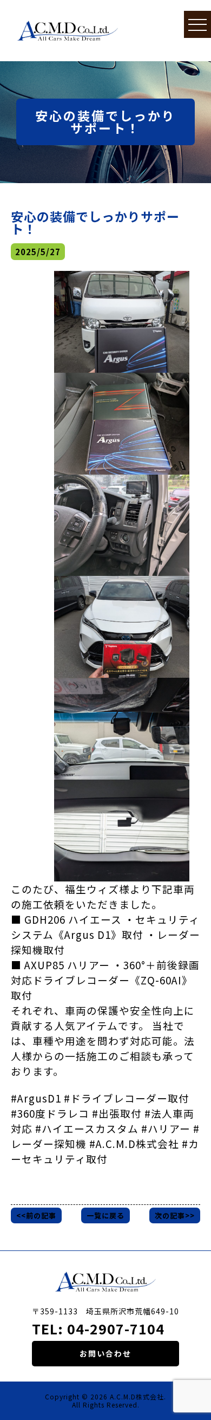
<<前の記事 (36, 1215)
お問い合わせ (105, 1353)
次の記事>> (175, 1215)
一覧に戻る (105, 1215)
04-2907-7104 (115, 1328)
